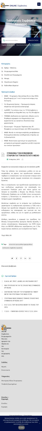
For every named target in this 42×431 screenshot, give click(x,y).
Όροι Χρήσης (28, 415)
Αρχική (3, 367)
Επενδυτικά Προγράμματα (13, 75)
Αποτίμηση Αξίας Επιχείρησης (11, 381)
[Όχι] (40, 424)
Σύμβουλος (15, 28)
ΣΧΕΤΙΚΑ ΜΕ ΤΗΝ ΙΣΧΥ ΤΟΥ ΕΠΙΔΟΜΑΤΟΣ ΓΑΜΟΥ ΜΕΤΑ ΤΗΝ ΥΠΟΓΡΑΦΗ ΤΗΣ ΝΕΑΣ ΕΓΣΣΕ (21, 293)
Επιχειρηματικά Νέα (11, 71)
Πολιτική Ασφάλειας (15, 415)
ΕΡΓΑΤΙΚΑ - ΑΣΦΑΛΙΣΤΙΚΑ (26, 30)
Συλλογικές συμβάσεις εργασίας (20, 32)
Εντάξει (21, 427)
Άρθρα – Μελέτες (10, 68)
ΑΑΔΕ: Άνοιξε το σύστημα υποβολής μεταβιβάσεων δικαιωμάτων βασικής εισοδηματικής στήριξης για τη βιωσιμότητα (21, 135)
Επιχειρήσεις (36, 45)
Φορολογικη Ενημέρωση (23, 45)
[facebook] (16, 258)
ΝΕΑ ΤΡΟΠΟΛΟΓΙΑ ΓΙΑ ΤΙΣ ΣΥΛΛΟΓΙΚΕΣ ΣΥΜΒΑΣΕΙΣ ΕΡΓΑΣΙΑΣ (22, 287)
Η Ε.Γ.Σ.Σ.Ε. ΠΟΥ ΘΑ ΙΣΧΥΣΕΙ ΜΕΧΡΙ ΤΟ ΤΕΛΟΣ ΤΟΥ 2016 (21, 306)
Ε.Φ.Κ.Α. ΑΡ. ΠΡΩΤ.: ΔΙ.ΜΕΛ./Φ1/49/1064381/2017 (21, 281)
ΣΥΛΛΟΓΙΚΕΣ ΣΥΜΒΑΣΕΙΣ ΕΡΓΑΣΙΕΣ (12, 248)
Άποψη (6, 78)
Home (7, 28)
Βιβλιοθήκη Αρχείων (27, 28)
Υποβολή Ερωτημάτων (9, 384)
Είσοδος (4, 403)
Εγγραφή (4, 407)
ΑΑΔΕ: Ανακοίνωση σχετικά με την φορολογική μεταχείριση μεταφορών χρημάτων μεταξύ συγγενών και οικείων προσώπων (22, 143)
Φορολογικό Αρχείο (11, 82)
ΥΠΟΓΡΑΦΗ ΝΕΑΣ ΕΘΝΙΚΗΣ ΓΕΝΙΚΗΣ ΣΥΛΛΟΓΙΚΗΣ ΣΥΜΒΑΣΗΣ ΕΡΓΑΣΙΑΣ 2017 (21, 300)
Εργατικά (5, 32)
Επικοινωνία (5, 370)
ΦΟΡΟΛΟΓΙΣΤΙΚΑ (10, 30)
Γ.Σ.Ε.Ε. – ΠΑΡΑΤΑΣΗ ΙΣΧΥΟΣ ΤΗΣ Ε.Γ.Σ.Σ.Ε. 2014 (20, 311)
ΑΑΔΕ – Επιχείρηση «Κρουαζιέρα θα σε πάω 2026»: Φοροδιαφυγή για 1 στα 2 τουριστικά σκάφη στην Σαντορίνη (21, 98)
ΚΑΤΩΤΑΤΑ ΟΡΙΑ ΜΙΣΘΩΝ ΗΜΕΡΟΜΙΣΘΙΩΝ (20, 244)
